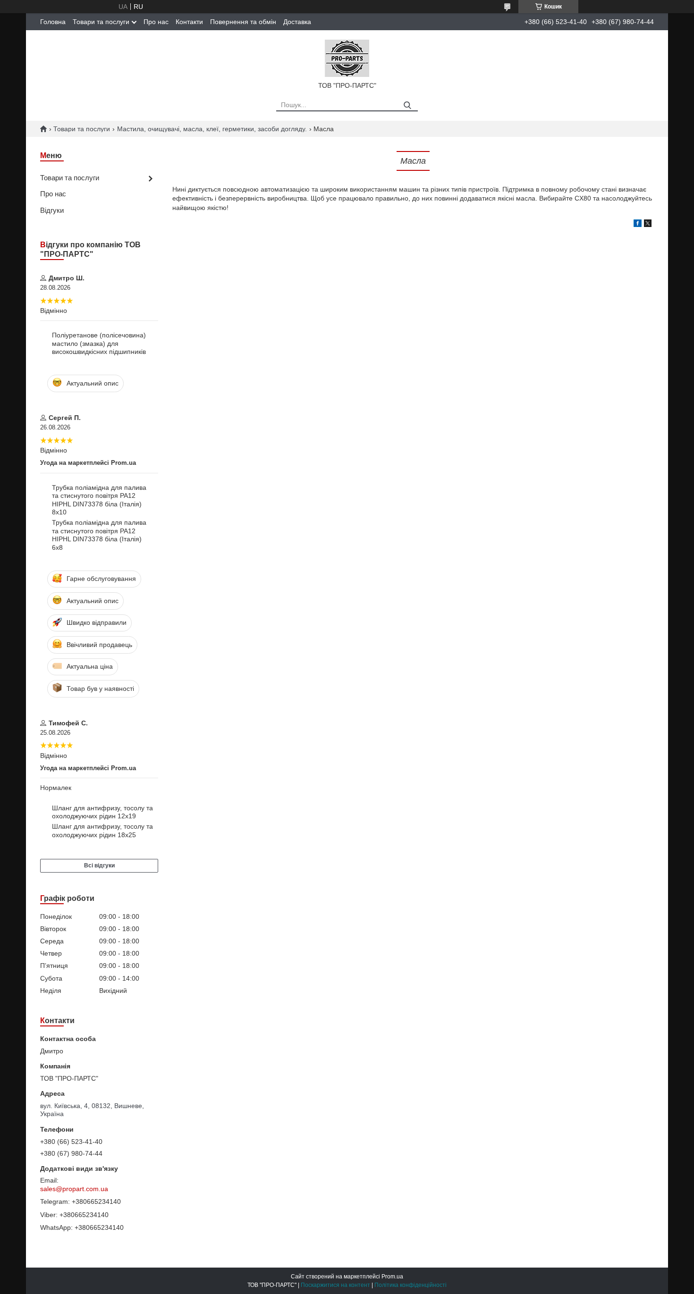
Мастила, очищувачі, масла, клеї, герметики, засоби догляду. (212, 129)
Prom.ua (392, 1276)
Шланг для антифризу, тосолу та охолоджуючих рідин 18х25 (102, 831)
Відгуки (52, 210)
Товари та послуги (101, 21)
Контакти (189, 21)
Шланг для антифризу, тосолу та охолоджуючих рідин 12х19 (102, 812)
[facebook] (638, 224)
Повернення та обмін (243, 21)
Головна (53, 21)
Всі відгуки (99, 865)
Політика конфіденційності (410, 1285)
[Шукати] (407, 105)
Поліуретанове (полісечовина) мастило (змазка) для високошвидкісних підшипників (99, 343)
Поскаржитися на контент (335, 1285)
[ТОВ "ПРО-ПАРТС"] (347, 57)
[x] (648, 224)
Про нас (156, 21)
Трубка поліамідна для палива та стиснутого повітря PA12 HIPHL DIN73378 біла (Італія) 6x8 (99, 535)
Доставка (297, 21)
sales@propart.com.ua (74, 1189)
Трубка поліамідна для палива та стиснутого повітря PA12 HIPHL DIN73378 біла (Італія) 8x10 (99, 500)
